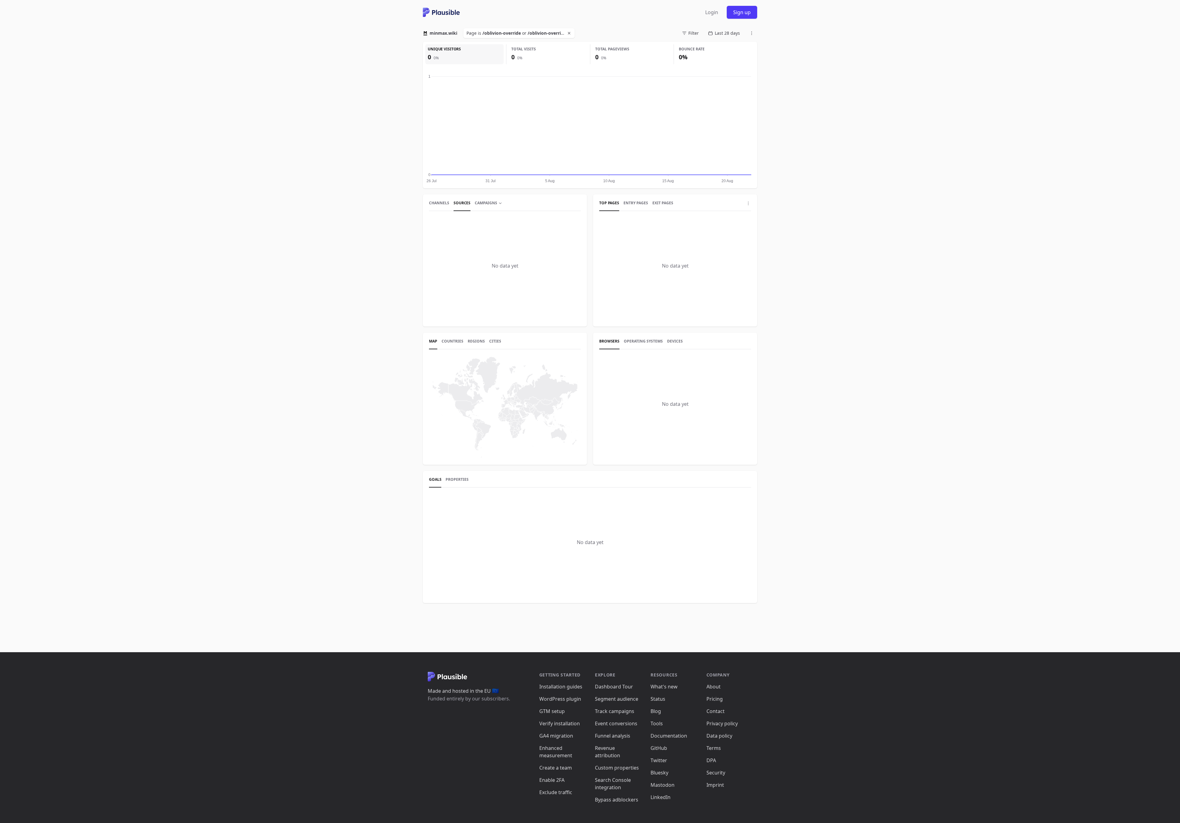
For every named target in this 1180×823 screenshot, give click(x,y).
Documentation (669, 735)
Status (658, 699)
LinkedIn (661, 797)
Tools (657, 723)
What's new (664, 686)
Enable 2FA (551, 780)
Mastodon (663, 785)
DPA (711, 760)
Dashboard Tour (614, 686)
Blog (656, 711)
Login (711, 12)
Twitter (659, 760)
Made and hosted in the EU (463, 691)
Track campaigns (614, 711)
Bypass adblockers (616, 799)
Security (715, 772)
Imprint (715, 785)
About (713, 686)
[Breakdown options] (748, 203)
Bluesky (659, 772)
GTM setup (552, 711)
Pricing (714, 699)
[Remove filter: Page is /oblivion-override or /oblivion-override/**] (570, 33)
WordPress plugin (560, 699)
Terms (713, 748)
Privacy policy (722, 723)
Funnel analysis (612, 735)
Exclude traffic (555, 792)
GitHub (659, 748)
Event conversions (616, 723)
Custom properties (617, 767)
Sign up (742, 12)
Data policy (719, 735)
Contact (715, 711)
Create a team (555, 767)
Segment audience (616, 699)
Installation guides (560, 686)
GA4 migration (556, 735)
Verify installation (559, 723)
